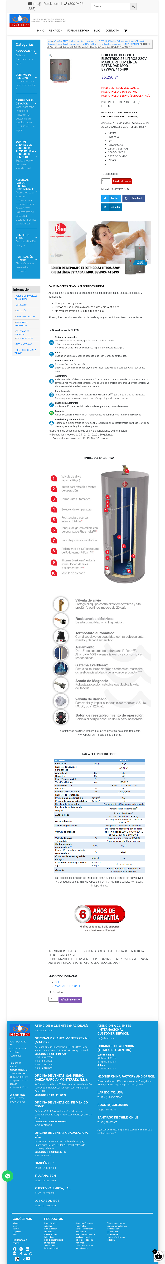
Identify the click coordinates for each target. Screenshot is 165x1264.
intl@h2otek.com (105, 1038)
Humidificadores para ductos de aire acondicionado (53, 1243)
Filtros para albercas (116, 1223)
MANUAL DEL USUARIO (68, 986)
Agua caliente (25, 50)
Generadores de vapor (25, 102)
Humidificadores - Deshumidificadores (26, 85)
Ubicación (55, 30)
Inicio (40, 30)
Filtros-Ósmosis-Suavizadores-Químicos (25, 267)
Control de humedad (23, 76)
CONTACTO (21, 305)
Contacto (112, 30)
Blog (97, 30)
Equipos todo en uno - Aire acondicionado (25, 164)
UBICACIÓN (21, 310)
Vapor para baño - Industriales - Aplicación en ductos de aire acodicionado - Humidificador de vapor (26, 118)
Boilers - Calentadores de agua (25, 59)
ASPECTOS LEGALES (25, 316)
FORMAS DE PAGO (24, 338)
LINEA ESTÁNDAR (132, 44)
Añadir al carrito (122, 181)
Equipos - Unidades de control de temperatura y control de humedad (26, 149)
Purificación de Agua (24, 258)
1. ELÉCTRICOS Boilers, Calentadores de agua (116, 41)
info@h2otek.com (46, 4)
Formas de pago (78, 30)
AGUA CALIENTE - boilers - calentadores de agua (74, 41)
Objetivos (17, 1232)
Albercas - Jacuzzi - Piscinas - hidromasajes (25, 184)
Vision (15, 1226)
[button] (50, 55)
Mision (16, 1223)
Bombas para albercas (117, 1226)
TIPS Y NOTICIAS (24, 344)
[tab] (26, 55)
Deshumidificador (52, 1248)
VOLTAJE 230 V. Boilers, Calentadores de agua (102, 44)
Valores (16, 1229)
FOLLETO (60, 982)
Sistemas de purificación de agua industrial (116, 1237)
